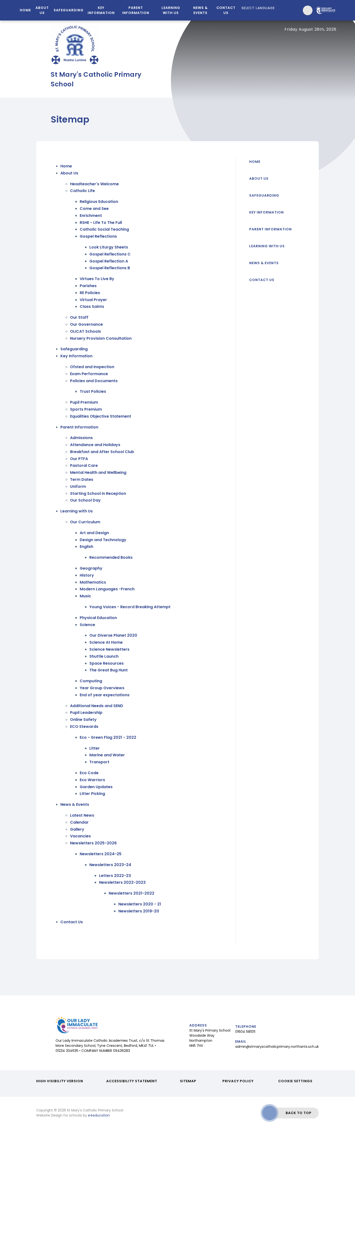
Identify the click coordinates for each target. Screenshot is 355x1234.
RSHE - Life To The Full (101, 222)
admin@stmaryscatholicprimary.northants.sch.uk (277, 1046)
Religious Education (99, 201)
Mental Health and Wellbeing (98, 472)
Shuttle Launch (104, 656)
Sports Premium (86, 409)
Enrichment (91, 215)
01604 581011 (245, 1031)
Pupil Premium (84, 402)
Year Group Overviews (102, 688)
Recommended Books (111, 557)
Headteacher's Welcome (94, 184)
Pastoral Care (84, 465)
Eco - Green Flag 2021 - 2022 (108, 737)
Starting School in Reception (98, 493)
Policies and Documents (94, 381)
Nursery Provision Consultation (101, 338)
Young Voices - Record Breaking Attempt (129, 607)
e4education (99, 1115)
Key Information (76, 356)
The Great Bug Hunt (108, 670)
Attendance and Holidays (95, 445)
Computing (91, 681)
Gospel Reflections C (110, 254)
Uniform (78, 486)
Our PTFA (79, 459)
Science (87, 624)
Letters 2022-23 (115, 875)
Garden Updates (96, 787)
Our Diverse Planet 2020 (113, 635)
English (86, 546)
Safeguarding (74, 349)
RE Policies (90, 293)
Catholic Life (82, 190)
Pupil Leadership (86, 712)
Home (66, 166)
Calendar (79, 822)
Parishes (88, 286)
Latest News (82, 815)
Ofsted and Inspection (92, 367)
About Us (69, 173)
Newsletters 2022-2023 (122, 882)
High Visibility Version (59, 1081)
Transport (99, 762)
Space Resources (106, 663)
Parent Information (79, 427)
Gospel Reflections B (109, 268)
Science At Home (106, 642)
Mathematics (93, 582)
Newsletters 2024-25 (100, 854)
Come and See (94, 208)
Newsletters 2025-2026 (93, 843)
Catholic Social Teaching (104, 229)
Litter (94, 748)
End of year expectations (104, 695)
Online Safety (83, 719)
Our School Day (85, 500)
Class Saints (92, 306)
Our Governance (86, 324)
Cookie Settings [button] (295, 1081)
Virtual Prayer (93, 300)
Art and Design (94, 533)
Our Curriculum (85, 522)
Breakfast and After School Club (102, 452)
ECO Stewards (84, 726)
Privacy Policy (238, 1081)
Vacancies (80, 836)
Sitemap (188, 1081)
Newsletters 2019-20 (138, 911)
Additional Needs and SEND (96, 706)
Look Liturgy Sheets (108, 247)
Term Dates (81, 479)
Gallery (77, 829)
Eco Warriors (92, 780)
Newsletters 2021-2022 (131, 893)
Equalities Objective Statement (100, 416)
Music (85, 596)
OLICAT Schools (85, 331)
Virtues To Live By (97, 279)
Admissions (81, 438)
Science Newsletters (109, 649)
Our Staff (79, 317)
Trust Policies (93, 391)
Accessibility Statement (131, 1081)
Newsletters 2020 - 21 (139, 904)
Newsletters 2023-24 (110, 865)
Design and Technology (103, 540)
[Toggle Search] (307, 10)
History (87, 575)
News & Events (74, 804)
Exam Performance (89, 374)
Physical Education (98, 617)
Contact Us (71, 922)
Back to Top (299, 1112)
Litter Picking (92, 793)
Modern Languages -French (107, 589)
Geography (91, 568)
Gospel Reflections (98, 236)
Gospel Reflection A (108, 261)
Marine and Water (107, 755)
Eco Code (89, 773)
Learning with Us (76, 511)
